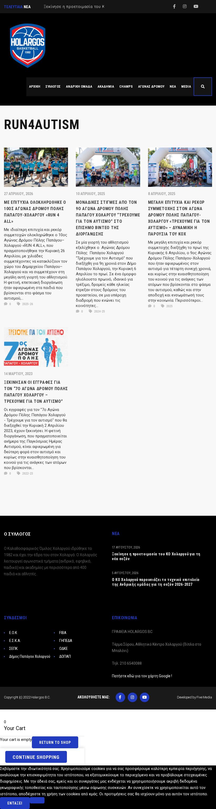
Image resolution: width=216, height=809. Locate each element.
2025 (169, 306)
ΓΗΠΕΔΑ (65, 640)
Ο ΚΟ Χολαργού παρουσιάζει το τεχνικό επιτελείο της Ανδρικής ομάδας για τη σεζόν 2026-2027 (156, 582)
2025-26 (27, 304)
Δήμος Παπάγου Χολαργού (29, 656)
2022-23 (27, 473)
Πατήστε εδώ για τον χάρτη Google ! (142, 676)
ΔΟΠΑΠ (65, 656)
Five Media (204, 697)
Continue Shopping (36, 757)
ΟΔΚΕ (63, 648)
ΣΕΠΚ (13, 648)
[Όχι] (37, 800)
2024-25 (99, 311)
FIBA (62, 632)
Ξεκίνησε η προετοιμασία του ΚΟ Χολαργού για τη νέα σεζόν (156, 556)
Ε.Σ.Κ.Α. (15, 640)
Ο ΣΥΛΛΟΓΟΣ (17, 534)
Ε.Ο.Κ (13, 632)
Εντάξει (14, 803)
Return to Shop (55, 742)
